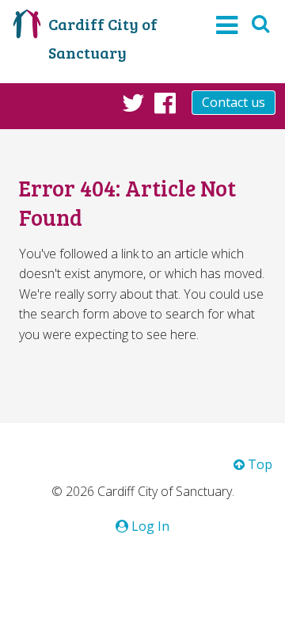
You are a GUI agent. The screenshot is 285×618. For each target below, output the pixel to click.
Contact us (233, 102)
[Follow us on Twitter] (133, 102)
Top (258, 464)
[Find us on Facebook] (165, 102)
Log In (148, 526)
